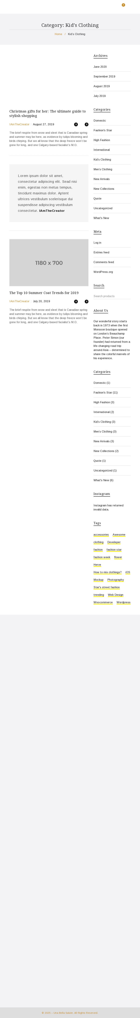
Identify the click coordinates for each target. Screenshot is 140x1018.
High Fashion (102, 140)
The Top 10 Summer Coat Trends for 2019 (44, 292)
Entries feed (101, 252)
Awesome (119, 534)
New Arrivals (102, 179)
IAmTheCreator (19, 124)
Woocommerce (103, 602)
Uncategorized (103, 208)
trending (99, 594)
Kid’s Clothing (102, 159)
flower (118, 557)
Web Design (115, 594)
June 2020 (100, 66)
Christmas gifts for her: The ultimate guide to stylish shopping (47, 113)
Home (58, 34)
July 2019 (100, 96)
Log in (97, 242)
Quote (98, 198)
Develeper (114, 542)
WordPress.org (103, 271)
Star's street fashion (107, 587)
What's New (101, 218)
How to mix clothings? (108, 572)
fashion (98, 549)
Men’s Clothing (103, 169)
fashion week (102, 557)
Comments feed (104, 262)
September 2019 (104, 76)
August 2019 (102, 86)
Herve (97, 564)
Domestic (100, 120)
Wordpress (124, 602)
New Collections (104, 188)
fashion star (114, 549)
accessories (101, 534)
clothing (98, 542)
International (102, 149)
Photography (115, 579)
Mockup (98, 579)
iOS (127, 572)
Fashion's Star (103, 130)
